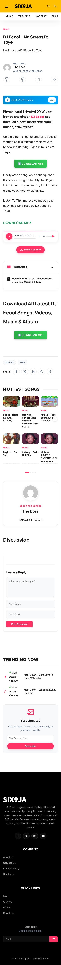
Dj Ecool (9, 362)
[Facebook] (16, 371)
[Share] (54, 79)
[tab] (27, 472)
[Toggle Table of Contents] (52, 267)
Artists (6, 907)
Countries (8, 913)
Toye (22, 362)
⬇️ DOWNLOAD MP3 (30, 163)
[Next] (55, 419)
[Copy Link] (50, 371)
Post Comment (19, 624)
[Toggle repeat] (39, 236)
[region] (30, 434)
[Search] (48, 6)
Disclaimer (9, 874)
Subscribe (30, 746)
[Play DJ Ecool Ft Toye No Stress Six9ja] (9, 236)
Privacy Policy (11, 868)
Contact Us (9, 862)
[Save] (38, 79)
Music (6, 29)
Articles (7, 901)
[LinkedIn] (33, 371)
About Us (8, 857)
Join (52, 100)
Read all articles (29, 520)
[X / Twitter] (24, 371)
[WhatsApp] (41, 371)
